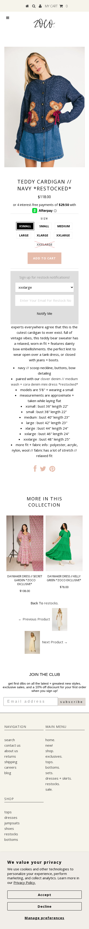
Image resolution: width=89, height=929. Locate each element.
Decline (45, 906)
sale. (48, 789)
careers (10, 767)
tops (8, 812)
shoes (9, 828)
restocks (11, 834)
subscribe (71, 702)
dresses (10, 817)
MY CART (56, 6)
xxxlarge (44, 244)
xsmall (25, 226)
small (44, 226)
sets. (49, 772)
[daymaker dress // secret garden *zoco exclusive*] (24, 569)
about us (11, 750)
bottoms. (52, 767)
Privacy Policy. (24, 882)
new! (49, 745)
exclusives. (53, 756)
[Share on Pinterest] (52, 470)
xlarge (42, 235)
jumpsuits (12, 823)
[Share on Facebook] (35, 470)
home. (50, 739)
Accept (44, 894)
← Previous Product (34, 619)
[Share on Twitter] (43, 470)
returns (10, 756)
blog (7, 772)
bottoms (11, 839)
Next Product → (55, 642)
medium (63, 226)
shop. (49, 750)
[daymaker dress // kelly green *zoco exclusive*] (64, 569)
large (24, 235)
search (9, 739)
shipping (10, 761)
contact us (12, 745)
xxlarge (63, 235)
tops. (49, 761)
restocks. (51, 603)
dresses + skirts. (58, 778)
